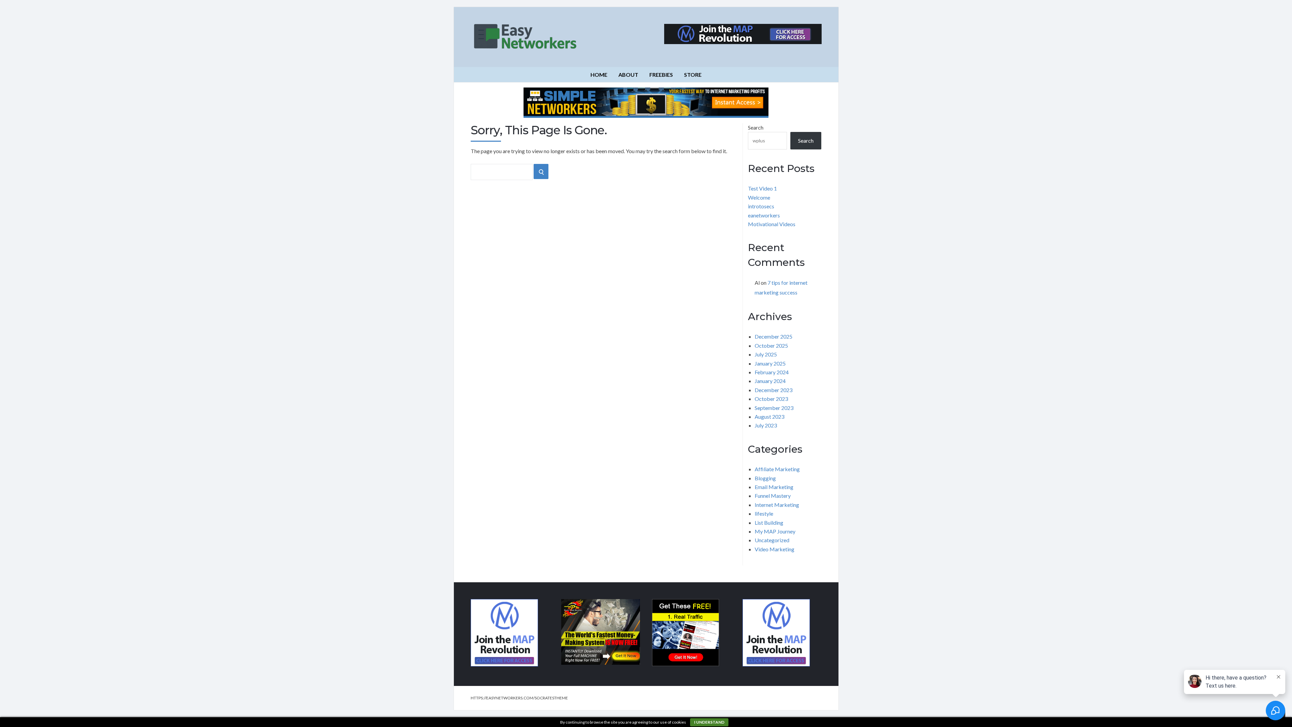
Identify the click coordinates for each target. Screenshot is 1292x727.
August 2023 (769, 416)
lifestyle (764, 513)
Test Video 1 (762, 188)
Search (755, 127)
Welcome (759, 197)
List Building (769, 522)
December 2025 (773, 336)
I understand (709, 722)
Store (693, 74)
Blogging (765, 478)
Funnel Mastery (773, 495)
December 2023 (773, 390)
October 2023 (771, 398)
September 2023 (774, 408)
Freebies (661, 74)
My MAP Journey (775, 531)
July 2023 (766, 425)
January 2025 (770, 363)
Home (598, 74)
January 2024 (770, 381)
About (628, 74)
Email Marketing (774, 487)
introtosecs (761, 206)
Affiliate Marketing (777, 469)
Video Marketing (774, 549)
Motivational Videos (771, 224)
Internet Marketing (777, 504)
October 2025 (771, 345)
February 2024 (772, 372)
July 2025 (766, 354)
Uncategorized (772, 540)
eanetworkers (764, 215)
